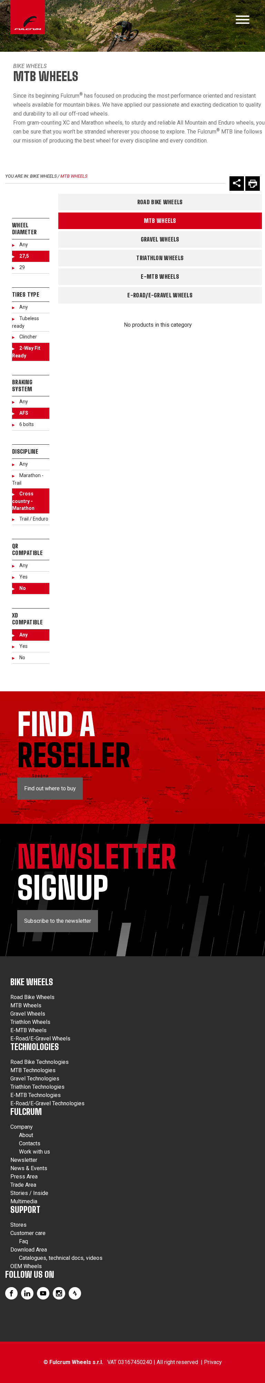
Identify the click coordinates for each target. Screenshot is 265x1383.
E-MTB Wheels (160, 276)
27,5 (24, 256)
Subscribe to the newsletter (57, 921)
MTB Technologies (33, 1070)
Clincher (28, 336)
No (22, 588)
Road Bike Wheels (160, 202)
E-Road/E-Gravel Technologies (47, 1103)
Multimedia (23, 1201)
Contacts (29, 1143)
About (26, 1135)
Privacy (213, 1362)
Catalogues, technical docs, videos (60, 1258)
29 (22, 267)
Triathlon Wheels (160, 258)
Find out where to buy (50, 788)
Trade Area (23, 1185)
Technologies (34, 1047)
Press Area (24, 1176)
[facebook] (11, 1293)
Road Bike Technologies (39, 1062)
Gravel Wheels (160, 239)
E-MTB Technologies (35, 1095)
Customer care (28, 1233)
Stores (18, 1225)
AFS (23, 413)
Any (23, 244)
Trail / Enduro (33, 519)
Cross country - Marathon (23, 501)
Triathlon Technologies (37, 1087)
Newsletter (23, 1160)
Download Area (28, 1249)
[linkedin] (27, 1293)
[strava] (75, 1293)
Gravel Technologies (34, 1078)
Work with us (34, 1151)
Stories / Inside (29, 1193)
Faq (23, 1241)
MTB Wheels (73, 176)
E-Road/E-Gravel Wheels (160, 295)
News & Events (28, 1168)
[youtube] (43, 1293)
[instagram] (59, 1293)
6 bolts (26, 424)
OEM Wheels (26, 1266)
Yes (23, 577)
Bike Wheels (30, 66)
